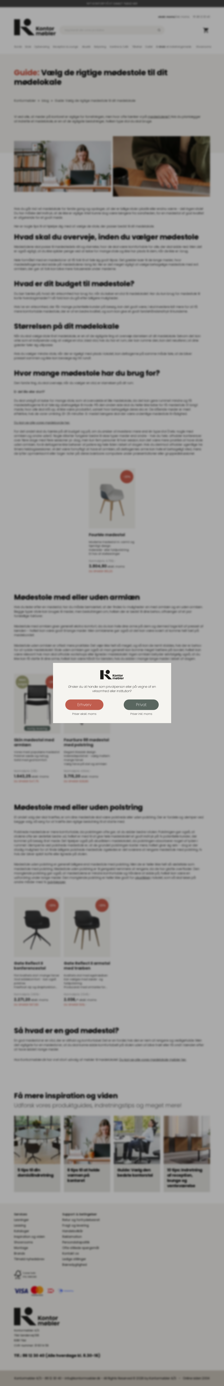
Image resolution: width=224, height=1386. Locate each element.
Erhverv (84, 705)
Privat (141, 705)
